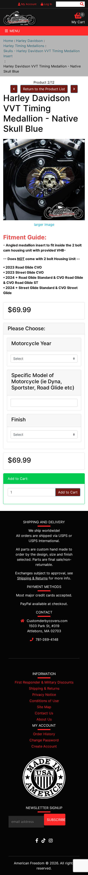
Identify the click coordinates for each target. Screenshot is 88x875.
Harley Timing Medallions (23, 46)
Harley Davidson (29, 41)
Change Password (44, 740)
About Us (44, 719)
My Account (28, 4)
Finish (18, 420)
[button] (74, 862)
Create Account (44, 746)
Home (8, 41)
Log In (47, 4)
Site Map (44, 707)
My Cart (78, 22)
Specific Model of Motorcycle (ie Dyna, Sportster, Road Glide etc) (42, 381)
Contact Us (44, 713)
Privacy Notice (44, 694)
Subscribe (56, 820)
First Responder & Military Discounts (44, 682)
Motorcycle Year (31, 343)
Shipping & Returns (32, 578)
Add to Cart (68, 492)
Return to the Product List (44, 89)
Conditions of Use (44, 701)
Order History (44, 734)
